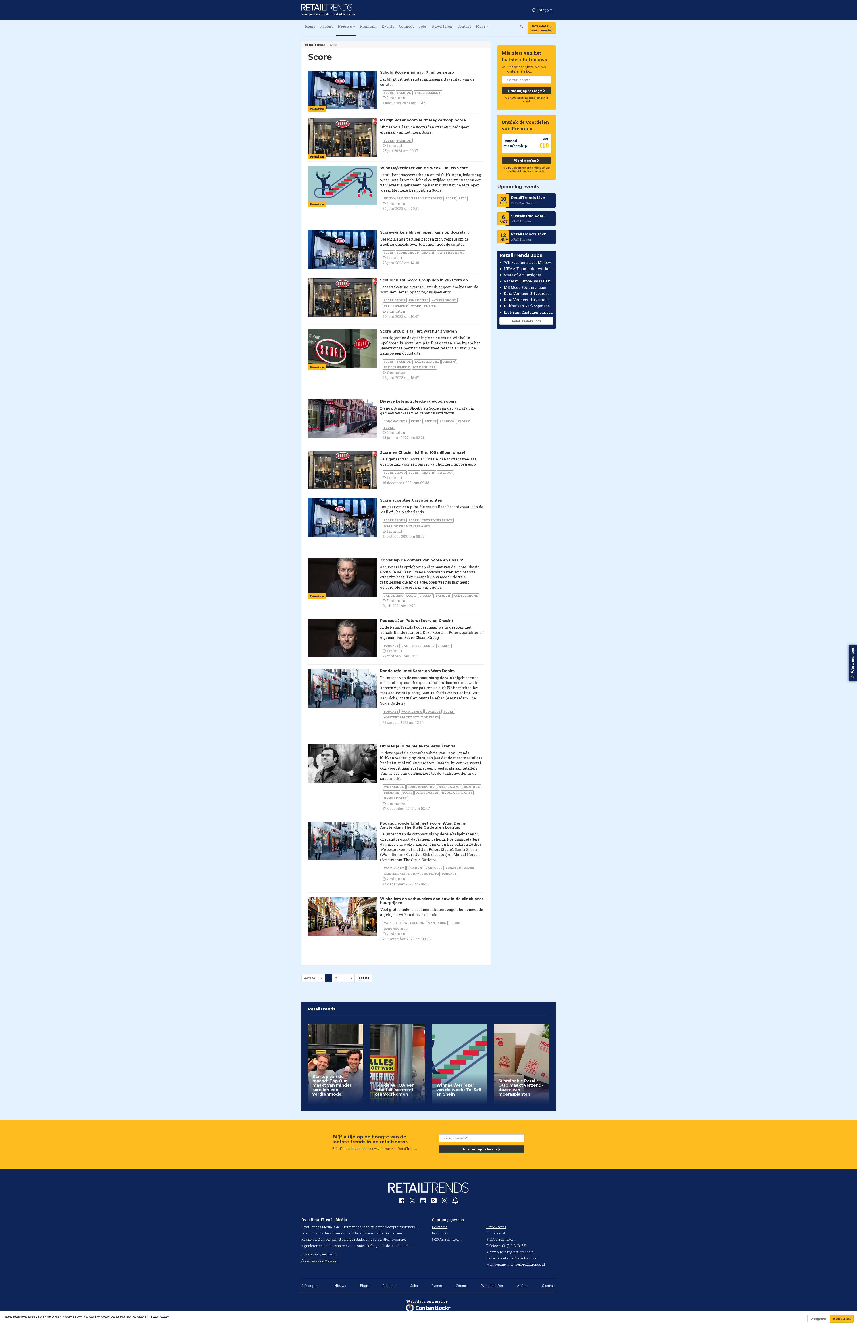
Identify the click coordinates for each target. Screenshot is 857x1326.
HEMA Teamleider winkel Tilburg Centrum (529, 268)
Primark (391, 792)
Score (389, 92)
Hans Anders (395, 798)
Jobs (423, 26)
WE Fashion (394, 786)
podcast (391, 646)
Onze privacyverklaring (319, 1254)
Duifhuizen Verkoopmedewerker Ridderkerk (529, 305)
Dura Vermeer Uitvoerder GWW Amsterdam (529, 293)
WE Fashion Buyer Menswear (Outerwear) (529, 262)
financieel (418, 300)
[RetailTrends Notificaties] (455, 1201)
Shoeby (463, 421)
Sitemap (548, 1286)
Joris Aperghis (421, 786)
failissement (396, 306)
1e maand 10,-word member (542, 28)
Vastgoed (434, 868)
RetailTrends (315, 44)
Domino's (472, 786)
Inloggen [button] (545, 10)
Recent (326, 26)
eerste (309, 978)
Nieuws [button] (345, 26)
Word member (525, 161)
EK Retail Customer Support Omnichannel (529, 312)
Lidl (462, 198)
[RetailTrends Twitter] (412, 1202)
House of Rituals (457, 792)
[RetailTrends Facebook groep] (402, 1201)
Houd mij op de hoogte (525, 91)
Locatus (433, 711)
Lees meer (160, 1317)
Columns (389, 1286)
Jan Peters (393, 595)
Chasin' (428, 252)
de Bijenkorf (427, 792)
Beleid (416, 421)
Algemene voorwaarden (320, 1260)
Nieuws (340, 1286)
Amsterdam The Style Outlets (411, 717)
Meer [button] (481, 26)
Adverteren (442, 26)
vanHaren (437, 923)
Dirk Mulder (424, 367)
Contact (464, 26)
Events (388, 26)
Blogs (364, 1286)
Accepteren (842, 1318)
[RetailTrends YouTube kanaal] (423, 1201)
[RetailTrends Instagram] (445, 1201)
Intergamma (449, 786)
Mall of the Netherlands (407, 526)
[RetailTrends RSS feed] (434, 1201)
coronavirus (395, 421)
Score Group (408, 252)
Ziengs (431, 421)
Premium (368, 26)
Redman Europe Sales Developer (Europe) (529, 281)
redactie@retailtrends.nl (519, 1258)
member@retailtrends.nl (526, 1264)
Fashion (404, 92)
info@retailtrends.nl (519, 1252)
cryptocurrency (437, 520)
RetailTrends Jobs (526, 321)
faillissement (428, 92)
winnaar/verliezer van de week (413, 198)
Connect (406, 26)
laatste (363, 978)
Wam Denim (412, 711)
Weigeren (818, 1319)
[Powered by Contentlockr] (428, 1308)
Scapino (447, 421)
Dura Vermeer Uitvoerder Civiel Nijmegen (529, 299)
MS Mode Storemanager (525, 287)
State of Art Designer (522, 274)
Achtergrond (444, 300)
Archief (522, 1286)
